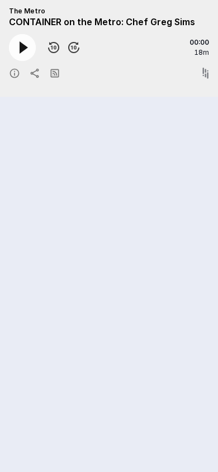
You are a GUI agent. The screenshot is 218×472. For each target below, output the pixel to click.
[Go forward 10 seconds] (74, 47)
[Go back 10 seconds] (54, 47)
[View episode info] (14, 73)
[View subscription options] (55, 73)
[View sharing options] (35, 73)
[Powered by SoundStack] (206, 73)
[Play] (22, 47)
